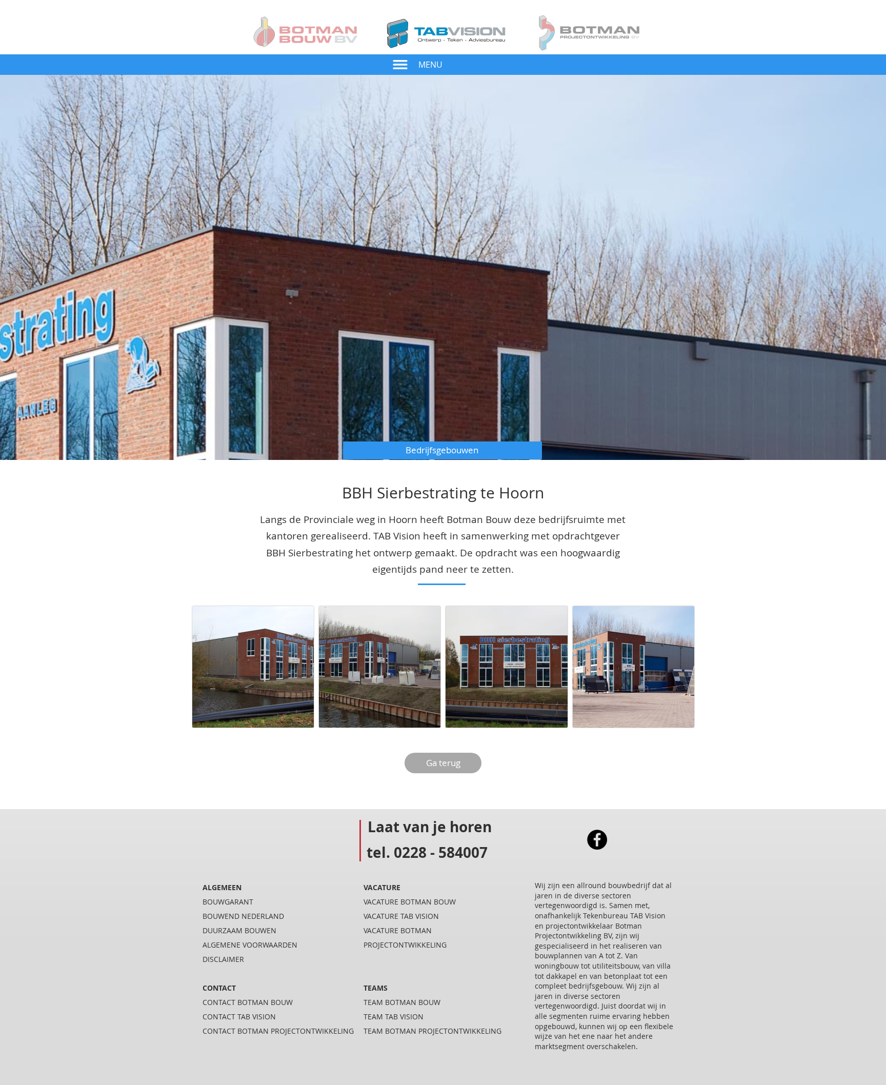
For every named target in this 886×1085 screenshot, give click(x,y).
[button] (400, 64)
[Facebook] (597, 840)
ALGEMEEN (222, 887)
